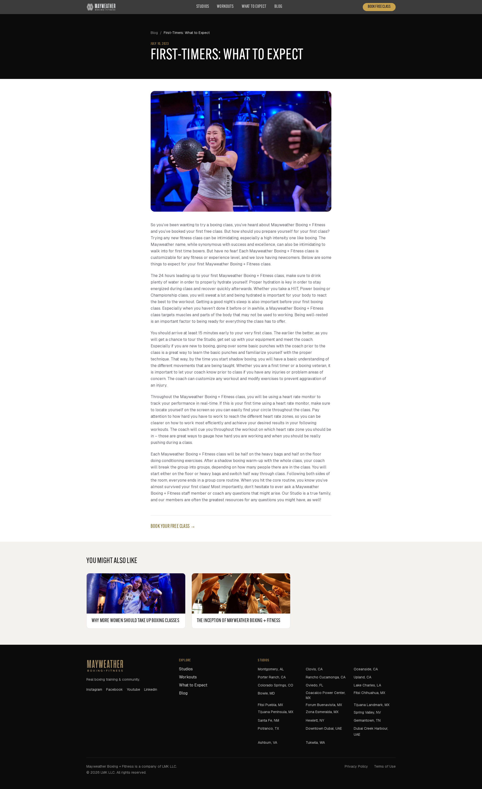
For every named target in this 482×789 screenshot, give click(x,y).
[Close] (298, 362)
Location (192, 395)
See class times (241, 420)
